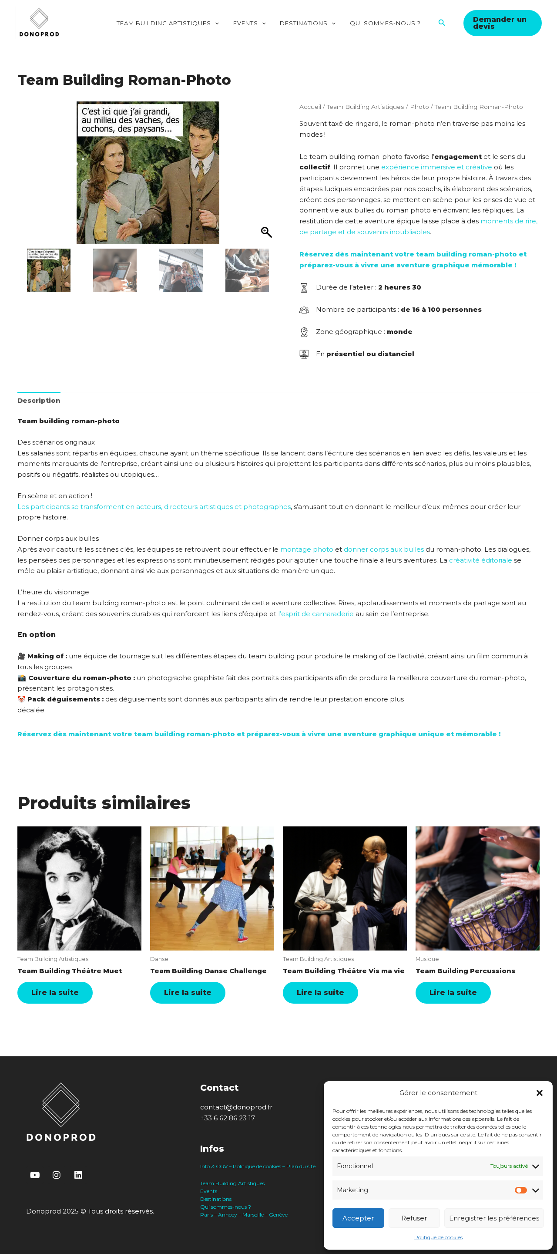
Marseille (253, 1214)
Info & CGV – (216, 1166)
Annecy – (230, 1214)
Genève (278, 1214)
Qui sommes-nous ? (385, 23)
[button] (539, 1093)
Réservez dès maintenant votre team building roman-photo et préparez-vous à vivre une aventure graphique (258, 734)
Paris (207, 1214)
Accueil (310, 106)
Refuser (414, 1218)
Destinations (304, 23)
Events (245, 23)
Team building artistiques (164, 23)
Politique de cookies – (259, 1166)
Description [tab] (38, 400)
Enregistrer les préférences (494, 1218)
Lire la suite (55, 992)
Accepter (358, 1218)
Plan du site (300, 1166)
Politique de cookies (438, 1237)
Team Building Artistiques (365, 106)
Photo (419, 106)
